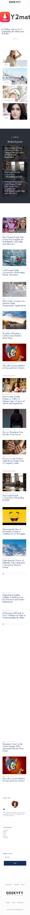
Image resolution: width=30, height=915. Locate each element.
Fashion (6, 64)
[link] (15, 58)
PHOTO (23, 884)
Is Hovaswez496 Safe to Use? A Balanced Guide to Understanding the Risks (14, 615)
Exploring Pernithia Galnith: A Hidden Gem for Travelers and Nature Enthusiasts (14, 598)
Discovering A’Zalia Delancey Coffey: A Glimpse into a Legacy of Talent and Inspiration (14, 152)
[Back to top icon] (26, 911)
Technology (6, 82)
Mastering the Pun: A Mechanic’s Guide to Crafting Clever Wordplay (14, 531)
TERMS (13, 902)
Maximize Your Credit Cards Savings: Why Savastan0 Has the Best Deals (13, 747)
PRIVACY (8, 902)
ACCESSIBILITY (8, 884)
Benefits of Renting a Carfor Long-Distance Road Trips (12, 335)
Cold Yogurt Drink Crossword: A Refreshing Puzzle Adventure (14, 272)
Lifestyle (6, 117)
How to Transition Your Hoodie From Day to (13, 433)
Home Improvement (8, 100)
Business (5, 831)
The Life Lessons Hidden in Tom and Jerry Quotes (14, 367)
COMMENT (16, 884)
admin (5, 268)
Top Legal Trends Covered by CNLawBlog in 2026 (13, 174)
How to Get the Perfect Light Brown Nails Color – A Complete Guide (14, 461)
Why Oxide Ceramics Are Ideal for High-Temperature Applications (14, 303)
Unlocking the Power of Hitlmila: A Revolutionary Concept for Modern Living (14, 564)
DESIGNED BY (20, 902)
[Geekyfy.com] (15, 2)
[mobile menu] (28, 2)
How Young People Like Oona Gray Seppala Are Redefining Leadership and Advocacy (14, 189)
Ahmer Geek (8, 169)
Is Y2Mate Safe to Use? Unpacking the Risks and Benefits (13, 31)
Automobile (5, 830)
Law (4, 834)
